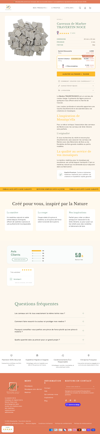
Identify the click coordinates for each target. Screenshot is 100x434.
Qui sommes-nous (51, 394)
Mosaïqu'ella (13, 421)
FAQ (45, 391)
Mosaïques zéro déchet (33, 389)
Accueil (59, 19)
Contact (47, 388)
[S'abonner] (94, 386)
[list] (50, 362)
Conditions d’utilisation (45, 423)
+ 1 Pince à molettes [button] (72, 66)
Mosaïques (29, 386)
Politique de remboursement (83, 423)
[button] (80, 8)
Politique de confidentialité (63, 423)
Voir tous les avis (19, 259)
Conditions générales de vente (14, 423)
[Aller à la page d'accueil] (8, 7)
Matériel (28, 392)
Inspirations (48, 398)
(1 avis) (72, 33)
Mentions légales (31, 423)
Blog (45, 401)
